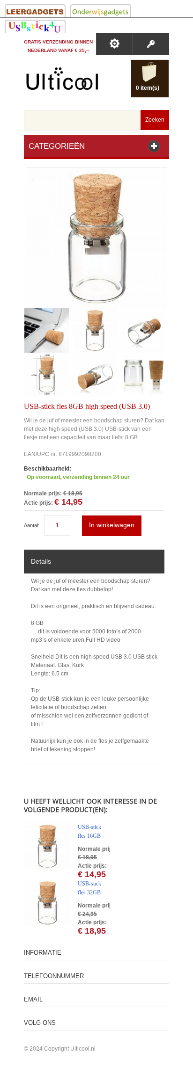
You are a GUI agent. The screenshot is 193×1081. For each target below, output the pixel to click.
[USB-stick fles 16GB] (47, 846)
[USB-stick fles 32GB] (47, 902)
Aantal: (31, 525)
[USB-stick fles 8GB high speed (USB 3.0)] (96, 171)
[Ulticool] (62, 81)
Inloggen (150, 44)
